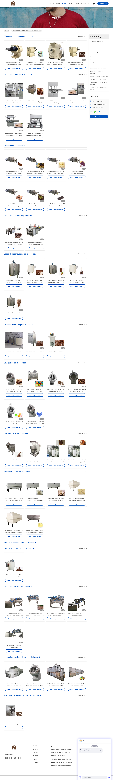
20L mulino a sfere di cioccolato (14, 460)
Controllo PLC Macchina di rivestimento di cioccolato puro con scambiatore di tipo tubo (14, 103)
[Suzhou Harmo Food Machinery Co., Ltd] (13, 3)
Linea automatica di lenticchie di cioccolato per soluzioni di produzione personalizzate (14, 685)
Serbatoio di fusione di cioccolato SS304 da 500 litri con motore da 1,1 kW (35, 282)
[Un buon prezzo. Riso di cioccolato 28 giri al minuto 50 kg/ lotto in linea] (14, 410)
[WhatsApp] (91, 112)
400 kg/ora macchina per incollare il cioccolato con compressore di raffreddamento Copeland (14, 135)
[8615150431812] (10, 758)
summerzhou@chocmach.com (101, 104)
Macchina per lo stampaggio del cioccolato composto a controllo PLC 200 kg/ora (14, 173)
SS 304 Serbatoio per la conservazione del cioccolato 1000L (14, 314)
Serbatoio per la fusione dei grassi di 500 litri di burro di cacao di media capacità (14, 500)
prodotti (64, 3)
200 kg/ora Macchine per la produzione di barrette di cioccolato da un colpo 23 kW (35, 206)
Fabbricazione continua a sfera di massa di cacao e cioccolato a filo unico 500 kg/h (56, 462)
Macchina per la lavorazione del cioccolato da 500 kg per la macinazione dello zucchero (14, 724)
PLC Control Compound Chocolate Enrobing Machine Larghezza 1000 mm (55, 103)
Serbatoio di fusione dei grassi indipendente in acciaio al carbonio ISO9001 (56, 500)
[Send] (109, 777)
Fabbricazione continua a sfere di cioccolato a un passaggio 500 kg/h (77, 462)
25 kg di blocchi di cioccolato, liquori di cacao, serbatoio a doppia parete (14, 576)
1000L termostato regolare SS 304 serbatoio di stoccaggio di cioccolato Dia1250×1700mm (56, 282)
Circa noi (57, 3)
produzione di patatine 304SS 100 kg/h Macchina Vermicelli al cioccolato (14, 244)
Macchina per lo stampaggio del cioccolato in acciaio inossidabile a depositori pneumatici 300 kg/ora (56, 173)
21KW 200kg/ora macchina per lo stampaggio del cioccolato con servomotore (35, 173)
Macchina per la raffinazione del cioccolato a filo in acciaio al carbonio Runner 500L (14, 64)
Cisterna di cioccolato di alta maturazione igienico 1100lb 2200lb (77, 282)
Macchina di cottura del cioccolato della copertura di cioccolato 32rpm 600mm (56, 391)
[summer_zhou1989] (98, 112)
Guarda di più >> (82, 36)
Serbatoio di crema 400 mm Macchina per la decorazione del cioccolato (14, 615)
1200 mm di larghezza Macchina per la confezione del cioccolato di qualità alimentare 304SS (35, 135)
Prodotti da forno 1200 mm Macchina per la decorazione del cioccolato (34, 615)
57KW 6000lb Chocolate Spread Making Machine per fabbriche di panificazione (55, 64)
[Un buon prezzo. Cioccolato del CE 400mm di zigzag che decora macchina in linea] (14, 633)
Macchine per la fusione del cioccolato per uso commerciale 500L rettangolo (35, 500)
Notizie (77, 3)
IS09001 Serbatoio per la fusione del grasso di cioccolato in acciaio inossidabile (35, 532)
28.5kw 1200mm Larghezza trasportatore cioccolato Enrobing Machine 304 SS (35, 103)
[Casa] (14, 749)
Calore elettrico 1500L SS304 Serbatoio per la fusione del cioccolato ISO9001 (14, 282)
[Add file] (80, 777)
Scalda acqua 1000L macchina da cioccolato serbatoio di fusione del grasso (14, 532)
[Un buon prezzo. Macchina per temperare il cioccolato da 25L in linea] (56, 339)
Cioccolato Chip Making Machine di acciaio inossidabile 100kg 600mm (35, 244)
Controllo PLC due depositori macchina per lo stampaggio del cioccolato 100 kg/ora (14, 206)
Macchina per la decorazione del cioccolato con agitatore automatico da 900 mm (76, 615)
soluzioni (70, 3)
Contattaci (83, 3)
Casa (52, 3)
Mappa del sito (20, 778)
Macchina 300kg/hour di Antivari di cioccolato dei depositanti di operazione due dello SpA (56, 206)
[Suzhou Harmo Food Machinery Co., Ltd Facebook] (6, 758)
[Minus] (109, 741)
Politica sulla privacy (10, 778)
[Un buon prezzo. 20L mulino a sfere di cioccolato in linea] (14, 448)
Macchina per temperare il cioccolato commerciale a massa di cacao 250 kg (14, 353)
